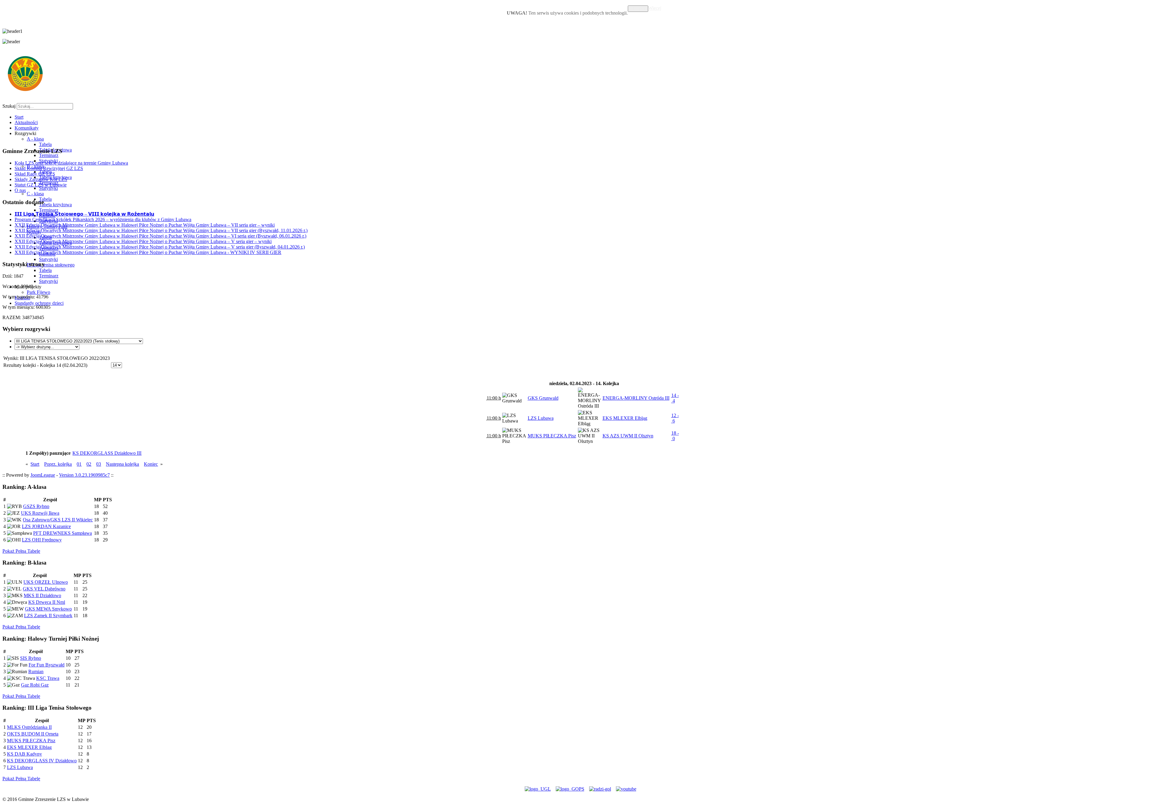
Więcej (654, 8)
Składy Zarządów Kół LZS (41, 179)
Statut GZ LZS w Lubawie (41, 184)
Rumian (35, 671)
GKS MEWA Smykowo (48, 608)
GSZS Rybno (36, 506)
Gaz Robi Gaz (35, 684)
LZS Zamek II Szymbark (48, 615)
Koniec (151, 464)
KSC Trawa (47, 678)
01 (79, 464)
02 (88, 464)
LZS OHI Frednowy (42, 539)
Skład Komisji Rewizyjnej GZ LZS (49, 168)
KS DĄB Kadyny (24, 754)
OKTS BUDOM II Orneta (32, 733)
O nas (20, 190)
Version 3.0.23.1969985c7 (84, 475)
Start (34, 464)
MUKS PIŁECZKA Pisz (31, 740)
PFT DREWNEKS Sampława (62, 533)
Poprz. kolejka (58, 464)
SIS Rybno (30, 658)
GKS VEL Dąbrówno (44, 588)
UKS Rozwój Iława (40, 513)
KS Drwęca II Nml (46, 602)
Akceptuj (638, 8)
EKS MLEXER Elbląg (29, 747)
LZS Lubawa (20, 767)
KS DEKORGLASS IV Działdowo (42, 760)
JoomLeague (42, 475)
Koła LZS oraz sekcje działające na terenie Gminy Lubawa (71, 162)
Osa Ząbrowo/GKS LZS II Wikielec (58, 519)
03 (98, 464)
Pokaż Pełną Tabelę (21, 551)
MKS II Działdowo (42, 595)
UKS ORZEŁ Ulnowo (45, 582)
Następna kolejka (122, 464)
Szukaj (9, 106)
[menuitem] (19, 117)
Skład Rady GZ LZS (35, 173)
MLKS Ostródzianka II (29, 727)
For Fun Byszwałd (46, 664)
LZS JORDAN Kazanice (46, 526)
